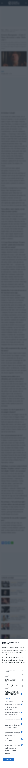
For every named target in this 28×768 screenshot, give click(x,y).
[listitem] (14, 671)
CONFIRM (8, 759)
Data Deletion (5, 765)
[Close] (24, 642)
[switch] (22, 674)
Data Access (14, 765)
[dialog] (14, 703)
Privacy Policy (22, 765)
